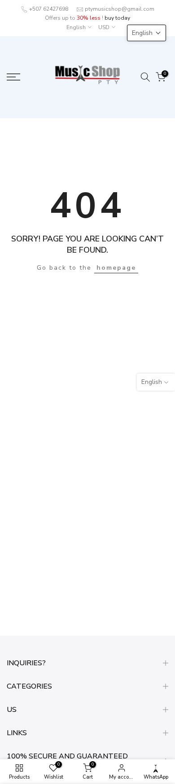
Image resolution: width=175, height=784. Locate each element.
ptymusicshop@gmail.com (119, 9)
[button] (146, 33)
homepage (116, 267)
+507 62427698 (48, 9)
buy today (117, 18)
